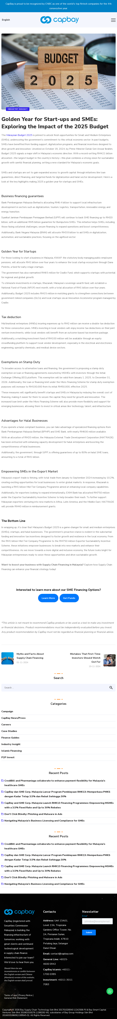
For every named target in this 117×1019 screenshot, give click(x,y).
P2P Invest (7, 757)
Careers (6, 724)
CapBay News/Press (13, 718)
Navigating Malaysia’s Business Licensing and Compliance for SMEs (44, 820)
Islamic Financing (11, 751)
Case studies (9, 731)
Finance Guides (10, 737)
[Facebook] (6, 989)
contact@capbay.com (62, 953)
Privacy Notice (25, 995)
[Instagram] (12, 989)
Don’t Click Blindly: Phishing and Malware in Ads (33, 814)
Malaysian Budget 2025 (19, 135)
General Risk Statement (15, 998)
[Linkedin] (18, 989)
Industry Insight (18, 109)
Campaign (7, 711)
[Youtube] (29, 989)
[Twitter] (23, 989)
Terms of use (10, 995)
